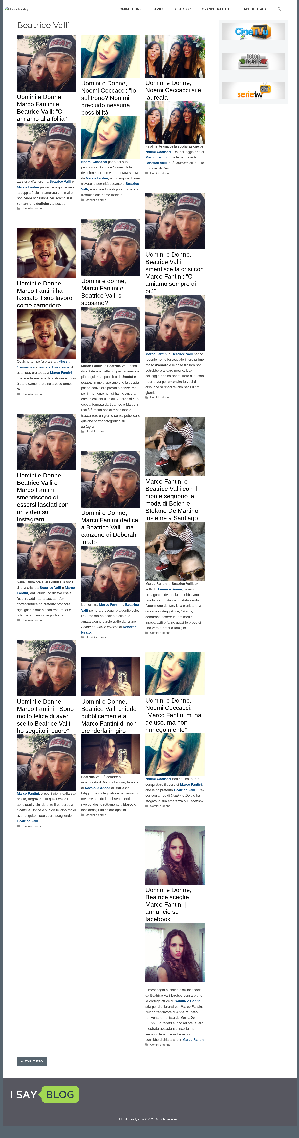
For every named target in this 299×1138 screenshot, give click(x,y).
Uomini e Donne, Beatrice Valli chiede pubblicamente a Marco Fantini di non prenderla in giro (109, 716)
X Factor (183, 9)
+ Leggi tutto (32, 1061)
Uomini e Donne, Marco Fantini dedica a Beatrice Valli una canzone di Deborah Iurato (109, 527)
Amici (159, 9)
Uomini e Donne (187, 1001)
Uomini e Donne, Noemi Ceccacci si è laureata (173, 90)
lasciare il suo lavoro (53, 367)
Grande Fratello (216, 9)
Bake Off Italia (254, 9)
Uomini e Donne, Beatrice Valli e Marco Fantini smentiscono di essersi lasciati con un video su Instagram (43, 497)
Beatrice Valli (60, 181)
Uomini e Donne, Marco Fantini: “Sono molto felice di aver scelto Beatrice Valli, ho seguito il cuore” (45, 716)
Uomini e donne (130, 9)
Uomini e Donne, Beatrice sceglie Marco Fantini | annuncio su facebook (168, 904)
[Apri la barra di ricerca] (279, 9)
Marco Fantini (28, 187)
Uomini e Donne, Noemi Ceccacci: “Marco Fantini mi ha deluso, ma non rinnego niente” (173, 715)
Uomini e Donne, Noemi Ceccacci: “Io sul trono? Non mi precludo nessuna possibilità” (108, 98)
